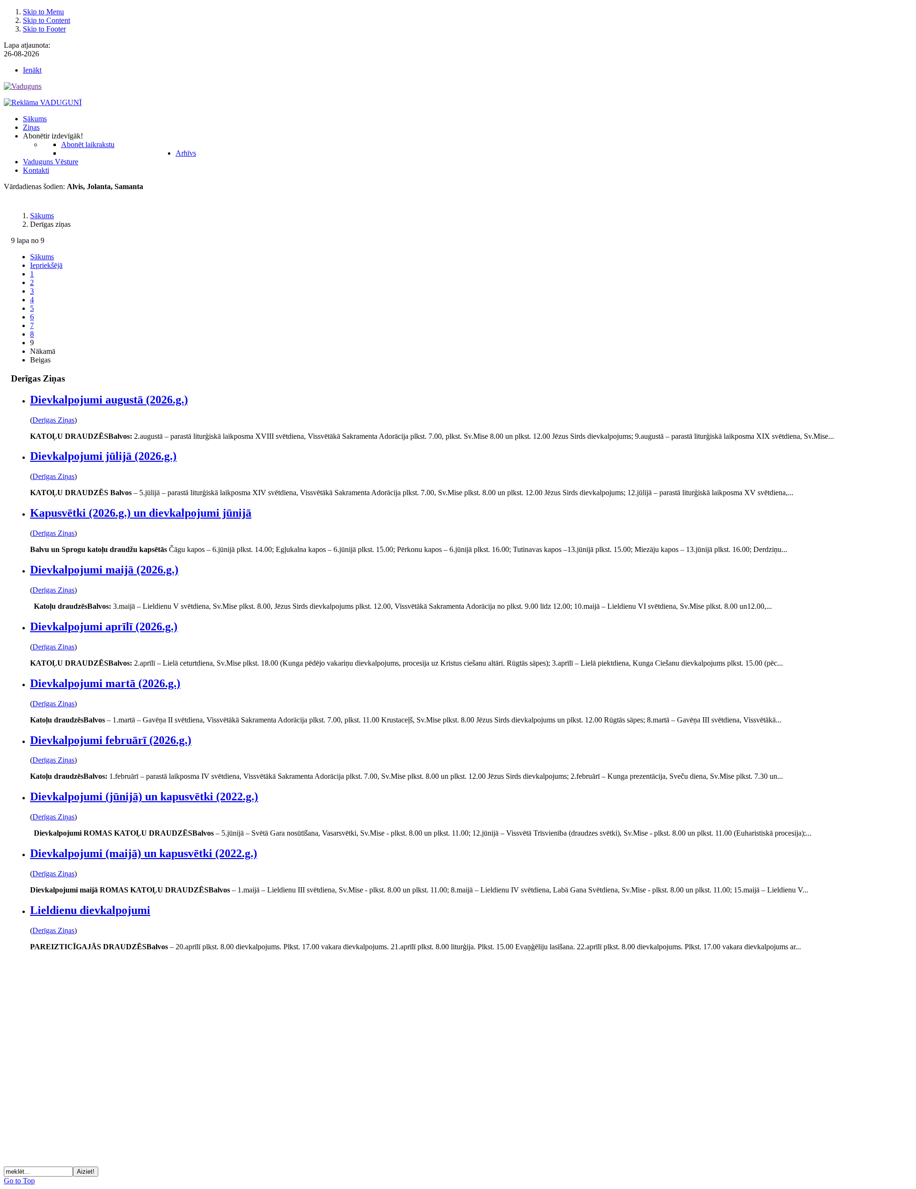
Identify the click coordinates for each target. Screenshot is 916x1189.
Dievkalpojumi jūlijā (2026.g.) (103, 456)
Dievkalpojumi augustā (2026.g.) (109, 399)
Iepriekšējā (46, 265)
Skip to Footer (44, 29)
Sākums (42, 257)
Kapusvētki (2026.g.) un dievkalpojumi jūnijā (140, 513)
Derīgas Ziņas (53, 420)
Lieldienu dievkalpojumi (90, 910)
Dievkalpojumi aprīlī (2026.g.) (103, 626)
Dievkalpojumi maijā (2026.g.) (104, 569)
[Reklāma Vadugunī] (43, 102)
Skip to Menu (43, 12)
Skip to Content (46, 20)
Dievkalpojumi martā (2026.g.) (105, 683)
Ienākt (32, 70)
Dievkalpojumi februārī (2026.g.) (110, 740)
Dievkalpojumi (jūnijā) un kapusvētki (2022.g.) (144, 796)
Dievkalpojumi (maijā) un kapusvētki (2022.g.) (143, 853)
